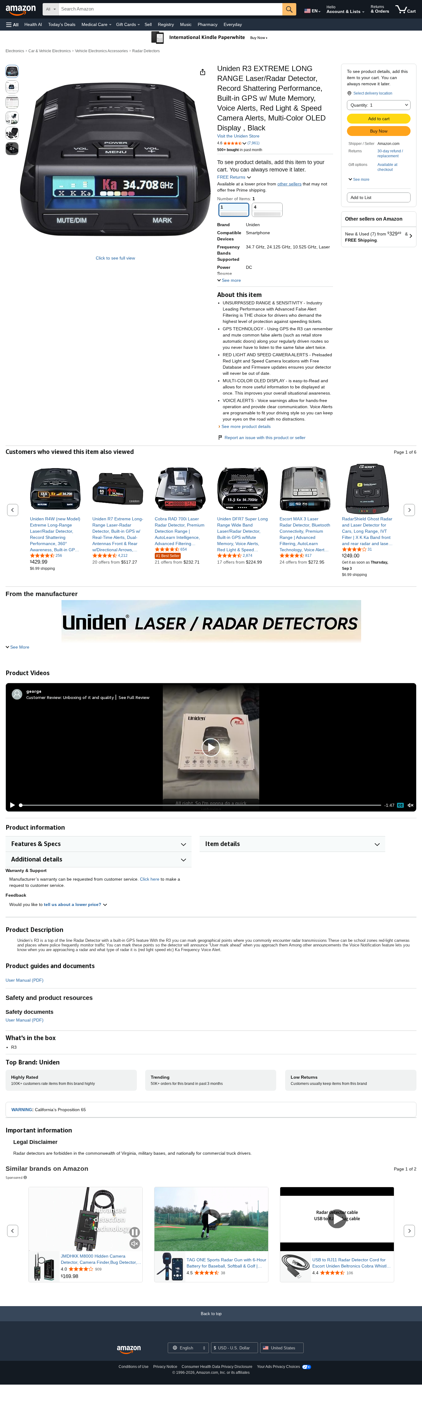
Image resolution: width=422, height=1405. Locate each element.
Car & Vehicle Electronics (49, 51)
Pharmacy (207, 24)
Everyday (233, 24)
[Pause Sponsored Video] (134, 1232)
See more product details (246, 426)
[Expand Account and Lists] (363, 12)
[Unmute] (410, 805)
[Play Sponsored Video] (211, 1219)
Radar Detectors (146, 51)
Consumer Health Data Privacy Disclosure (217, 1367)
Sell (148, 24)
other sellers (289, 183)
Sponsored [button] (14, 1177)
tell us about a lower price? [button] (73, 904)
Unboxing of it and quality (88, 697)
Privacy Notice (165, 1367)
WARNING (21, 1109)
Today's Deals (61, 24)
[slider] (200, 805)
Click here (149, 879)
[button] (12, 25)
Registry (166, 24)
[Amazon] (21, 9)
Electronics (15, 51)
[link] (55, 534)
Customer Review (43, 697)
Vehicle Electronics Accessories (101, 51)
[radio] (12, 71)
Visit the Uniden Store (238, 135)
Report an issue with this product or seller (265, 437)
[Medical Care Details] (110, 24)
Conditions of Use (134, 1367)
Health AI (33, 24)
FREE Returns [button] (232, 177)
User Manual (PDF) (25, 980)
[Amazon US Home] (129, 1350)
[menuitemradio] (400, 805)
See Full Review (134, 697)
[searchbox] (170, 9)
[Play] (11, 805)
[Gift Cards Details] (138, 24)
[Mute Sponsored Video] (134, 1244)
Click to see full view (115, 258)
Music (186, 24)
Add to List (361, 197)
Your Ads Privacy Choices (278, 1367)
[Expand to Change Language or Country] (319, 11)
